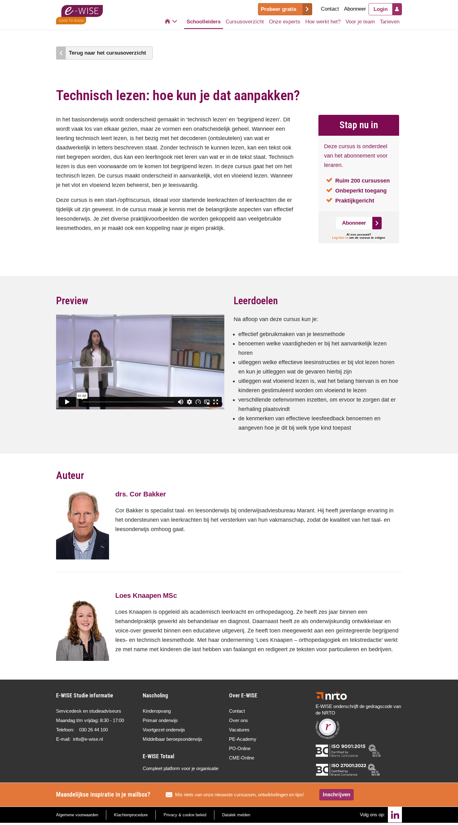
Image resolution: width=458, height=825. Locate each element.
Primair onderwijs (160, 720)
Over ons (238, 720)
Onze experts (284, 22)
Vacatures (239, 729)
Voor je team (360, 22)
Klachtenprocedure (131, 815)
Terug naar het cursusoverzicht (107, 53)
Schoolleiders (204, 22)
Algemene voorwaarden (77, 815)
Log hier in (340, 237)
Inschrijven (336, 795)
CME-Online (241, 757)
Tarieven (389, 22)
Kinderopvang (157, 711)
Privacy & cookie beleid (185, 815)
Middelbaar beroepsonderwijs (172, 739)
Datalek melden (236, 815)
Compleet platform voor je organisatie (180, 768)
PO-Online (239, 748)
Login (381, 9)
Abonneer (355, 9)
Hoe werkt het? (323, 22)
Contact (330, 9)
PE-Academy (242, 739)
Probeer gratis (278, 9)
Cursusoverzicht (245, 22)
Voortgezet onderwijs (164, 729)
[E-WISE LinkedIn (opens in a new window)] (395, 815)
